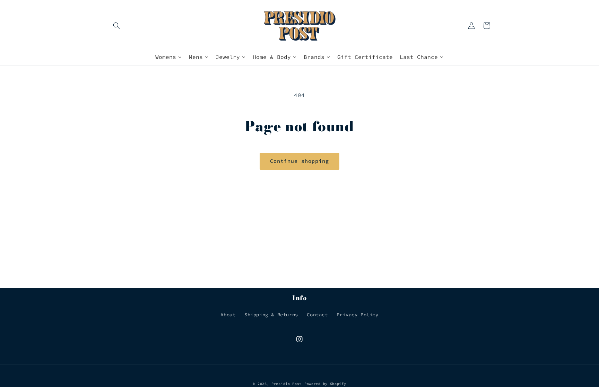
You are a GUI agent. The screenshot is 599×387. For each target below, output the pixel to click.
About (227, 314)
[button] (116, 25)
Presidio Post (286, 383)
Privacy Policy (357, 314)
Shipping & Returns (271, 314)
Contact (317, 314)
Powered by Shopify (325, 383)
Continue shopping (299, 161)
